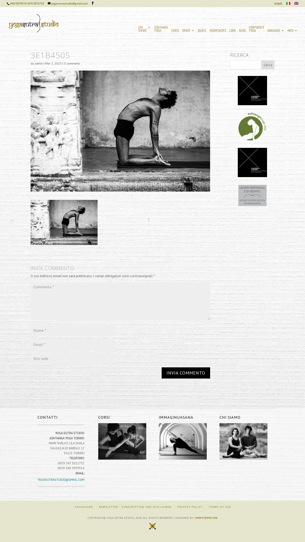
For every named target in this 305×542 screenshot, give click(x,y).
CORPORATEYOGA (256, 29)
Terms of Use (220, 507)
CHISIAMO (142, 29)
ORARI (186, 31)
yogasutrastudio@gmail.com (61, 480)
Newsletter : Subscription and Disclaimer (135, 507)
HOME (278, 4)
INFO (290, 31)
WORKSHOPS (218, 31)
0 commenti (72, 63)
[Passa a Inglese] (296, 4)
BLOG (242, 31)
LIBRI (232, 31)
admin (39, 63)
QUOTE (202, 31)
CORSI (175, 31)
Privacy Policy (190, 507)
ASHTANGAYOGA (161, 29)
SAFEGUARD (84, 507)
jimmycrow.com (206, 517)
